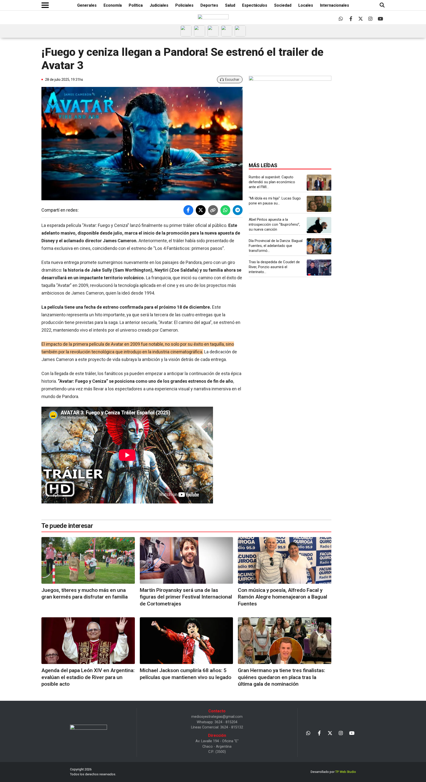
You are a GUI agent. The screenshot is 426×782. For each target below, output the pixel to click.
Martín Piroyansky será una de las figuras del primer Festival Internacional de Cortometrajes (186, 597)
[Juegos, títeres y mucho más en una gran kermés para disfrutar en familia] (88, 560)
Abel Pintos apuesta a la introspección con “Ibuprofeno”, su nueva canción (274, 224)
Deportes (209, 5)
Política (136, 5)
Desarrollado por (333, 772)
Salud (230, 5)
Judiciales (159, 5)
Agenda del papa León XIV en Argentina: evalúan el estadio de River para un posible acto (88, 677)
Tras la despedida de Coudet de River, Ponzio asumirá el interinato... (274, 267)
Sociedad (282, 5)
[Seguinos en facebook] (350, 18)
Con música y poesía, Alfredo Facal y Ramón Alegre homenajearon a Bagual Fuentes (282, 597)
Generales (87, 5)
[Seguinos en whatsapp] (341, 18)
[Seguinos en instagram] (370, 18)
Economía (113, 5)
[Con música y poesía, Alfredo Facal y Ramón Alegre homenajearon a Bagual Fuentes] (284, 560)
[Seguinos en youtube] (380, 18)
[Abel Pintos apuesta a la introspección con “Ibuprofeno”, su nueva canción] (319, 225)
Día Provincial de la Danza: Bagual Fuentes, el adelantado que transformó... (275, 246)
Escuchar (232, 79)
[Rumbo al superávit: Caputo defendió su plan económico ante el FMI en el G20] (319, 183)
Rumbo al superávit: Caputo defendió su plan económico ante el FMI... (272, 182)
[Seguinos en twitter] (360, 18)
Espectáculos (254, 5)
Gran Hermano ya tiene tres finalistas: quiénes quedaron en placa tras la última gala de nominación (281, 677)
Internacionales (334, 5)
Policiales (184, 5)
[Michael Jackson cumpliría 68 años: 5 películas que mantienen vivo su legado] (186, 640)
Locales (305, 5)
